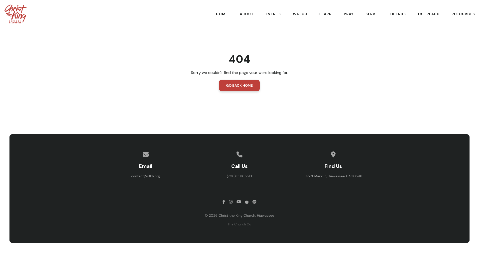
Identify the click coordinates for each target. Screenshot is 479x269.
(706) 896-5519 (239, 176)
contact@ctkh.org (145, 176)
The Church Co (239, 224)
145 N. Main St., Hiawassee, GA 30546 (333, 176)
